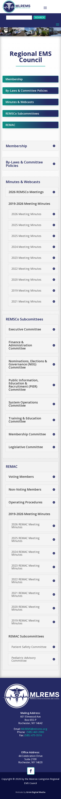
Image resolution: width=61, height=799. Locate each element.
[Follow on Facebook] (30, 770)
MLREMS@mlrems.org (34, 729)
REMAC (10, 125)
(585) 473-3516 (33, 735)
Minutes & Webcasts (19, 102)
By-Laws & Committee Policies (26, 90)
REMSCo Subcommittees (22, 113)
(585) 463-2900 (35, 732)
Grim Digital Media (35, 792)
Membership (14, 79)
